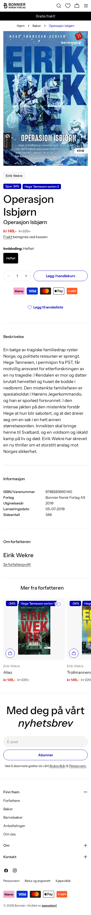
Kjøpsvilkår (63, 881)
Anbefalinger (14, 826)
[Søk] (58, 5)
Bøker (36, 26)
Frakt (7, 237)
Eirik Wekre (14, 176)
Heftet (10, 258)
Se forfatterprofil (17, 564)
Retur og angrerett (37, 881)
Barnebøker (13, 817)
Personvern (11, 881)
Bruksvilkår (57, 766)
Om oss (9, 834)
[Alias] (34, 629)
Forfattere (11, 800)
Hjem (21, 26)
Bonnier (20, 906)
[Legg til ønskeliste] (58, 604)
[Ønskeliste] (67, 5)
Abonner (45, 755)
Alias (7, 672)
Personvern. (78, 766)
